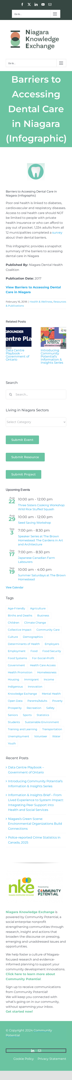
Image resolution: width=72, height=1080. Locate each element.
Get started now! (19, 1011)
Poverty (57, 701)
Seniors (13, 715)
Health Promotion (20, 672)
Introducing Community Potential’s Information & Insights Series (52, 356)
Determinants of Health (24, 644)
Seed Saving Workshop (34, 522)
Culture (13, 637)
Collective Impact (19, 629)
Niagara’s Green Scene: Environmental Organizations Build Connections (35, 823)
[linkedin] (32, 1050)
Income (49, 679)
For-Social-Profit (43, 658)
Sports (27, 715)
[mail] (39, 1050)
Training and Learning (22, 729)
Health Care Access (43, 665)
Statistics (43, 715)
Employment (17, 651)
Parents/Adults (37, 701)
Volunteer (40, 736)
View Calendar (14, 587)
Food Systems (17, 658)
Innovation (35, 686)
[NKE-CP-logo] (34, 872)
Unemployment (18, 736)
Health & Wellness (41, 301)
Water (56, 736)
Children (13, 622)
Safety (50, 708)
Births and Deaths (20, 615)
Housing (13, 679)
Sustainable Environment (42, 722)
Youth (12, 743)
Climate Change (35, 622)
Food (34, 651)
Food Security (51, 651)
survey (57, 232)
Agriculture (38, 608)
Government (16, 665)
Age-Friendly (16, 608)
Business (43, 615)
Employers (52, 644)
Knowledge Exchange (22, 693)
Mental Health (51, 693)
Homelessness (46, 672)
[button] (9, 346)
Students (14, 722)
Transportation (52, 729)
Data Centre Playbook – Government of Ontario (17, 354)
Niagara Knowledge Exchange (30, 912)
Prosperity (15, 708)
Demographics (33, 637)
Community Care (48, 629)
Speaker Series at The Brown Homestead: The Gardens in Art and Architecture (40, 540)
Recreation (34, 708)
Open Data (15, 701)
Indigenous (15, 686)
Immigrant (31, 679)
